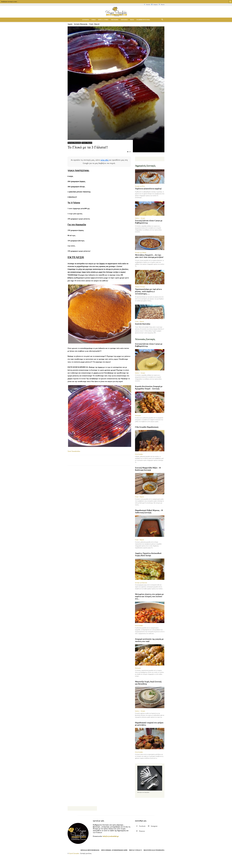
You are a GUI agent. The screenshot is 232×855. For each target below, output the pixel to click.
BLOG (132, 19)
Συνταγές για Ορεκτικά (141, 583)
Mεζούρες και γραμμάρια (154, 850)
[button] (162, 20)
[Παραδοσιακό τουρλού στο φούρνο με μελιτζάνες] (149, 739)
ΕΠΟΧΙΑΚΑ (124, 19)
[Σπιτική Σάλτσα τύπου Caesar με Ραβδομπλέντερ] (149, 208)
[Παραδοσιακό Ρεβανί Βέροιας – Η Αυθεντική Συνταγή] (149, 526)
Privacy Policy (135, 850)
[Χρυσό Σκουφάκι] (116, 12)
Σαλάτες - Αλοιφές (140, 218)
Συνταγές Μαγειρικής (80, 24)
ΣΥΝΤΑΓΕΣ (85, 19)
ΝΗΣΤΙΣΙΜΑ (114, 19)
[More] (102, 462)
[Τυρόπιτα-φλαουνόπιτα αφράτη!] (149, 176)
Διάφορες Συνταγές (140, 287)
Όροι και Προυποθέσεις (89, 850)
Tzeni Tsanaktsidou (74, 451)
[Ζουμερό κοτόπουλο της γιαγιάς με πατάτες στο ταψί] (149, 655)
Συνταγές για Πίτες (140, 186)
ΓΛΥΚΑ (93, 19)
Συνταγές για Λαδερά (140, 252)
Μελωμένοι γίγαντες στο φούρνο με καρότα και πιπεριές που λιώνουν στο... (149, 596)
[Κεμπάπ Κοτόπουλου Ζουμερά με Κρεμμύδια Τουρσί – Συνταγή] (149, 402)
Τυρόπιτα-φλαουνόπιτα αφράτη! (148, 189)
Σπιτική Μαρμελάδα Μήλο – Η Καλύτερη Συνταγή (148, 469)
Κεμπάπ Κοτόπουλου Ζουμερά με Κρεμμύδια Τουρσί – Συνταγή (148, 387)
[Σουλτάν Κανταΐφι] (149, 312)
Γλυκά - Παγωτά (87, 142)
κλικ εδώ (105, 160)
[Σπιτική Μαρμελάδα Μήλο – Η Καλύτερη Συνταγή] (149, 483)
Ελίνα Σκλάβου (139, 454)
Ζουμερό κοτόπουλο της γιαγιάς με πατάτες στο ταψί (149, 640)
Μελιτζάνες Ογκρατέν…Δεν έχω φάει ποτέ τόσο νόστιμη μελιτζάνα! (149, 256)
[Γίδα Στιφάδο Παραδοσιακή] (149, 441)
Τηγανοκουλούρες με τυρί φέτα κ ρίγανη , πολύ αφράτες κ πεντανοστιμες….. (148, 291)
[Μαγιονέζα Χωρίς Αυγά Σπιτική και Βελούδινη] (149, 698)
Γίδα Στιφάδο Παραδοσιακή (146, 427)
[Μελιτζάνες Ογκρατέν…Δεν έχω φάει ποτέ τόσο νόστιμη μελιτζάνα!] (149, 243)
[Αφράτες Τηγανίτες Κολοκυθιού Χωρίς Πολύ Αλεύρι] (149, 569)
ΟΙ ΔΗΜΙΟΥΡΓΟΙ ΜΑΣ (143, 19)
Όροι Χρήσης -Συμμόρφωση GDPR (114, 850)
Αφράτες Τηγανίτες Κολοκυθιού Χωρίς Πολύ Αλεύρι (148, 554)
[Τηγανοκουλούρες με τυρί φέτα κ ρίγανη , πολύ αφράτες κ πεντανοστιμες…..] (149, 277)
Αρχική (70, 24)
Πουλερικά (138, 415)
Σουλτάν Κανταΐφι (142, 324)
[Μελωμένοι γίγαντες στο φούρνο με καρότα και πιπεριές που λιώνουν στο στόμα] (149, 612)
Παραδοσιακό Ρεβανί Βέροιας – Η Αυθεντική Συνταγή (149, 511)
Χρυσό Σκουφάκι (74, 853)
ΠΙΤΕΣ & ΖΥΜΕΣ (103, 19)
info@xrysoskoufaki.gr (111, 836)
